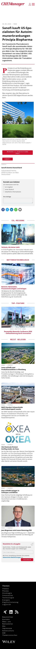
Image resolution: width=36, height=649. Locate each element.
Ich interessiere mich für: (11, 184)
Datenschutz (8, 631)
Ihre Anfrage (7, 197)
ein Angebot (9, 187)
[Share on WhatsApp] (15, 209)
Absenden (27, 559)
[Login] (30, 4)
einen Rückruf (9, 189)
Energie (6, 600)
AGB (4, 633)
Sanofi (7, 159)
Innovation (7, 595)
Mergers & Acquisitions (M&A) (17, 152)
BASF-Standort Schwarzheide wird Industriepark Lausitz (12, 408)
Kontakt (6, 619)
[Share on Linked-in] (11, 209)
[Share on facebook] (3, 209)
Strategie (7, 593)
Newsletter (7, 617)
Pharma (5, 591)
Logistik (6, 604)
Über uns (6, 622)
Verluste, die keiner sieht (10, 247)
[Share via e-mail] (20, 209)
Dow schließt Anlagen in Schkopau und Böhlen (10, 492)
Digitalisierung (10, 602)
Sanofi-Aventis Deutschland (11, 168)
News (15, 24)
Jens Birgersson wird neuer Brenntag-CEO (16, 530)
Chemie (10, 365)
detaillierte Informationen (13, 192)
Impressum (7, 628)
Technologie (8, 598)
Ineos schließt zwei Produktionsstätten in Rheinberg (13, 368)
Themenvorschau (9, 635)
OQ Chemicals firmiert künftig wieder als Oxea (10, 448)
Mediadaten (7, 624)
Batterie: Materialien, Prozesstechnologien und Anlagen (13, 288)
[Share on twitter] (7, 209)
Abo (4, 626)
